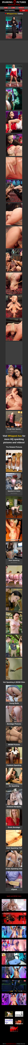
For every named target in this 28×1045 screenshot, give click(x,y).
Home (6, 7)
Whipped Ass (12, 14)
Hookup (21, 7)
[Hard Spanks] (14, 1029)
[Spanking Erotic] (19, 1021)
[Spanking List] (9, 1021)
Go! (23, 10)
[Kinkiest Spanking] (9, 1014)
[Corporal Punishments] (19, 1014)
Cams (13, 7)
